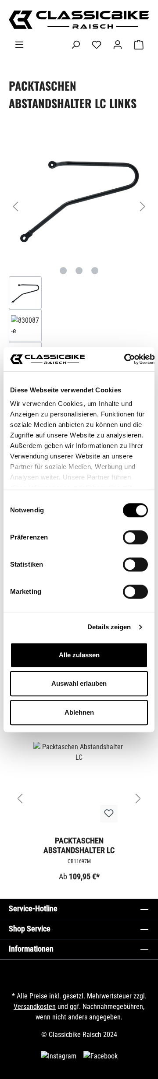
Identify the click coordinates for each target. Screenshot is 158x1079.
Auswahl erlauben (79, 683)
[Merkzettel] (96, 44)
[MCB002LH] (79, 197)
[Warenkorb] (138, 44)
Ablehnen (79, 712)
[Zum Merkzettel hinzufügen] (109, 813)
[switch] (135, 537)
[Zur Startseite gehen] (79, 20)
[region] (79, 255)
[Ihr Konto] (117, 44)
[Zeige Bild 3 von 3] (94, 270)
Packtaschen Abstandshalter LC (79, 845)
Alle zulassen (79, 655)
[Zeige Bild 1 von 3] (63, 270)
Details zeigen (109, 627)
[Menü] (19, 44)
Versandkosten (35, 1006)
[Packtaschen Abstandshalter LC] (79, 785)
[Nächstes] (142, 206)
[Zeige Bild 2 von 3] (79, 270)
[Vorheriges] (15, 206)
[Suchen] (75, 44)
